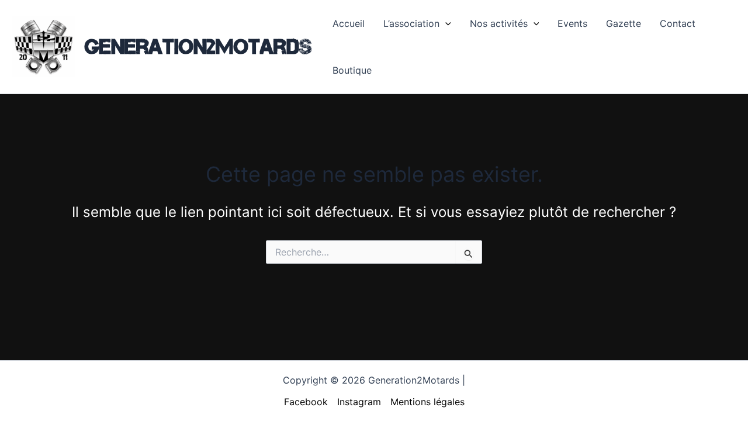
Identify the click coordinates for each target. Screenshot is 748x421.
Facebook (306, 402)
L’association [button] (411, 23)
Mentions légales (427, 402)
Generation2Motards (198, 46)
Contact (677, 23)
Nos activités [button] (499, 23)
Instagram (359, 402)
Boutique (352, 70)
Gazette (623, 23)
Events (572, 23)
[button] (445, 23)
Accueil (349, 23)
